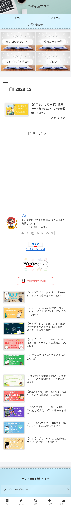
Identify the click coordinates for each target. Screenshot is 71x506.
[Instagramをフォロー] (33, 233)
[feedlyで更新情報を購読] (47, 233)
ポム (24, 215)
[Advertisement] (35, 171)
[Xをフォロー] (28, 233)
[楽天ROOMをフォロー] (42, 233)
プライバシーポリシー (16, 489)
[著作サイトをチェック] (23, 233)
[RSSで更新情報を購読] (52, 233)
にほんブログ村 (35, 249)
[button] (64, 442)
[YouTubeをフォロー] (37, 233)
